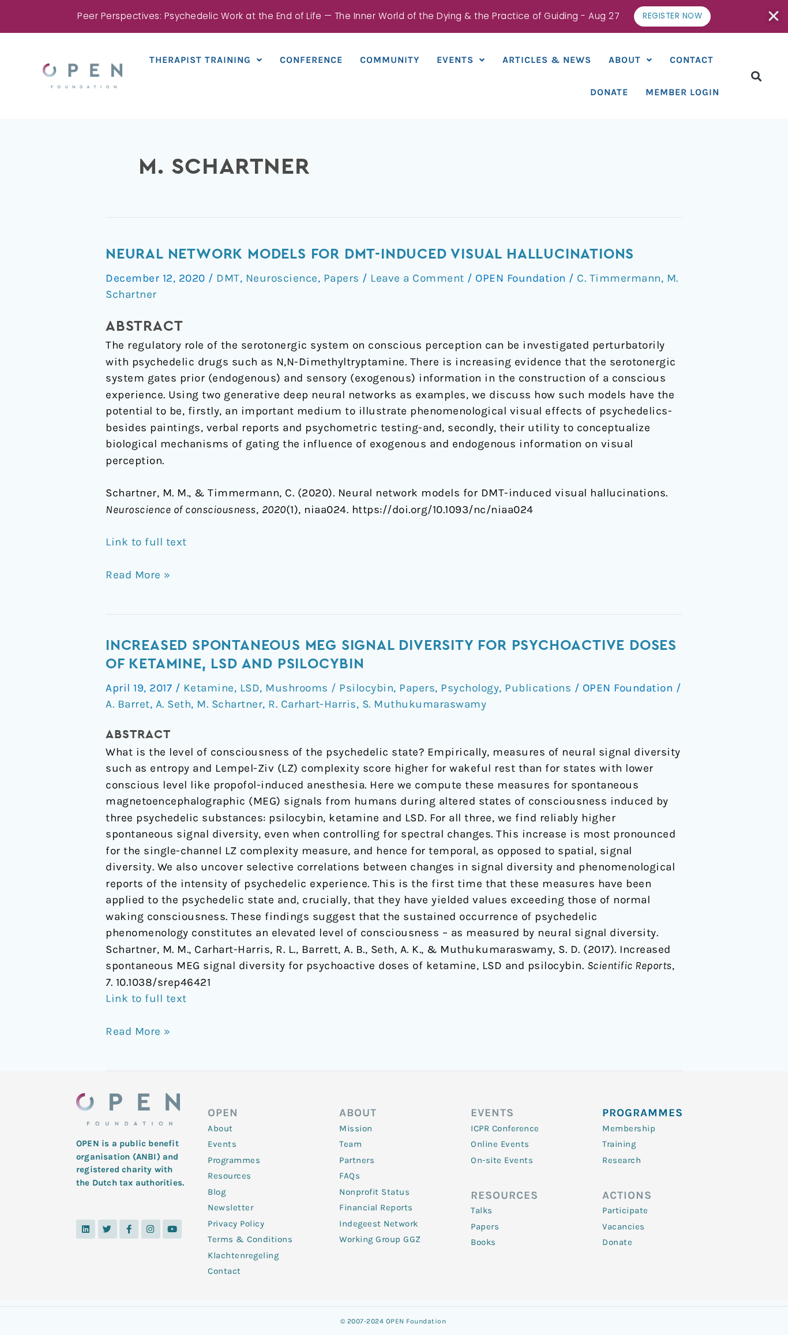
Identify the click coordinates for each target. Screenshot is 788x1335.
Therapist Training (200, 59)
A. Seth (174, 704)
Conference (311, 59)
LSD (250, 688)
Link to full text (146, 542)
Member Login (682, 92)
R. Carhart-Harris (312, 704)
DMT (228, 278)
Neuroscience (282, 278)
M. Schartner (229, 704)
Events (455, 59)
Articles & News (546, 59)
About (625, 59)
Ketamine (208, 688)
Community (389, 59)
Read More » (138, 574)
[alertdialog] (394, 16)
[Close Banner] (774, 16)
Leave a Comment (417, 278)
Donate (609, 92)
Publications (538, 688)
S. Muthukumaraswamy (424, 704)
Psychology (470, 688)
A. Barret (128, 704)
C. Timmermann (619, 278)
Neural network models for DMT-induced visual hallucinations (370, 254)
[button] (756, 75)
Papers (341, 278)
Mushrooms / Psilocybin (329, 688)
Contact (692, 59)
